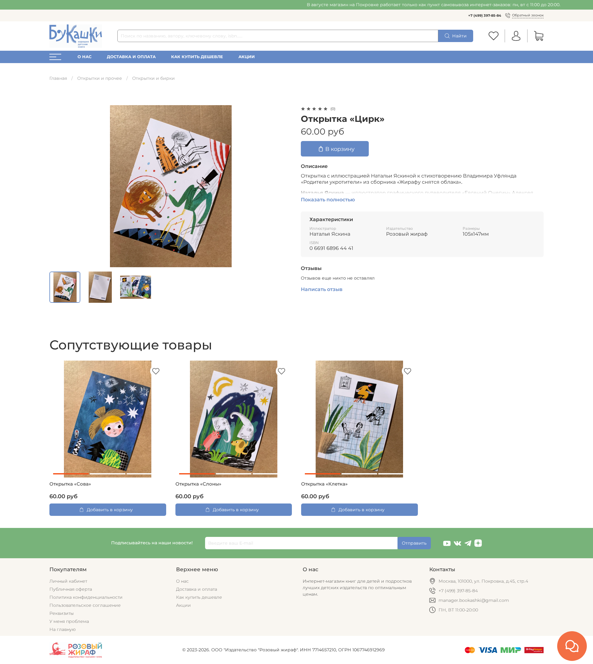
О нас (84, 56)
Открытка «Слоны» (198, 484)
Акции (246, 56)
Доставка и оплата (131, 56)
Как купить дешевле (197, 56)
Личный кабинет (68, 581)
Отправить (414, 543)
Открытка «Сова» (70, 484)
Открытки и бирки (153, 78)
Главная (58, 78)
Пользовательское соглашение (85, 605)
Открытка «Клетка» (324, 484)
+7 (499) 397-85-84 (484, 15)
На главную (62, 629)
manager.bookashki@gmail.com (474, 600)
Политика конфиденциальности (86, 597)
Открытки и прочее (99, 78)
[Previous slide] (58, 186)
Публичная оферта (70, 589)
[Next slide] (283, 186)
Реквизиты (61, 613)
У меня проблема (69, 621)
